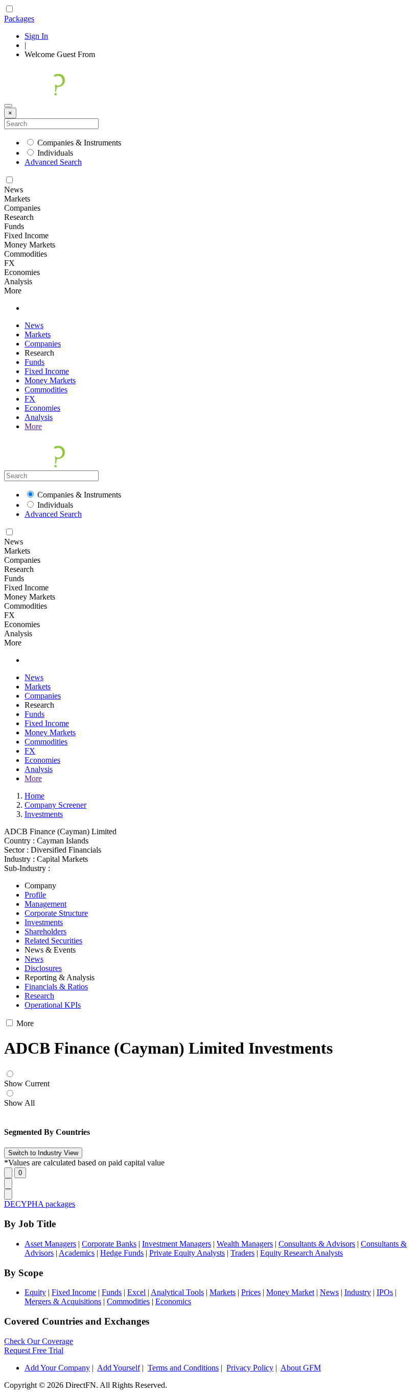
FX (30, 398)
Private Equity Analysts (187, 1253)
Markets (38, 334)
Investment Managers (176, 1243)
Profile (35, 894)
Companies (43, 343)
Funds (34, 362)
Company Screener (55, 805)
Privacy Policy (249, 1367)
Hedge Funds (122, 1253)
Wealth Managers (245, 1243)
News (34, 325)
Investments (44, 814)
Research (39, 995)
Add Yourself (118, 1367)
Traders (242, 1253)
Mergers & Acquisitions (63, 1301)
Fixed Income (47, 371)
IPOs (385, 1292)
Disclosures (43, 968)
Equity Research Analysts (301, 1253)
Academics (77, 1253)
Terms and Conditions (183, 1367)
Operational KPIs (53, 1005)
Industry (357, 1292)
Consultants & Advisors (316, 1243)
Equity (35, 1292)
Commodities (46, 389)
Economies (42, 408)
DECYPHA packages (39, 1204)
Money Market (290, 1292)
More (33, 426)
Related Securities (53, 940)
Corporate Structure (56, 913)
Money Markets (50, 380)
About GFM (301, 1367)
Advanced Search (53, 162)
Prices (251, 1292)
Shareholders (45, 931)
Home (34, 795)
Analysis (39, 417)
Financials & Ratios (56, 986)
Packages (19, 18)
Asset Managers (50, 1243)
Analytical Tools (177, 1292)
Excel (136, 1292)
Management (45, 904)
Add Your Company (57, 1367)
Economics (173, 1301)
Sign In (36, 36)
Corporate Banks (109, 1243)
